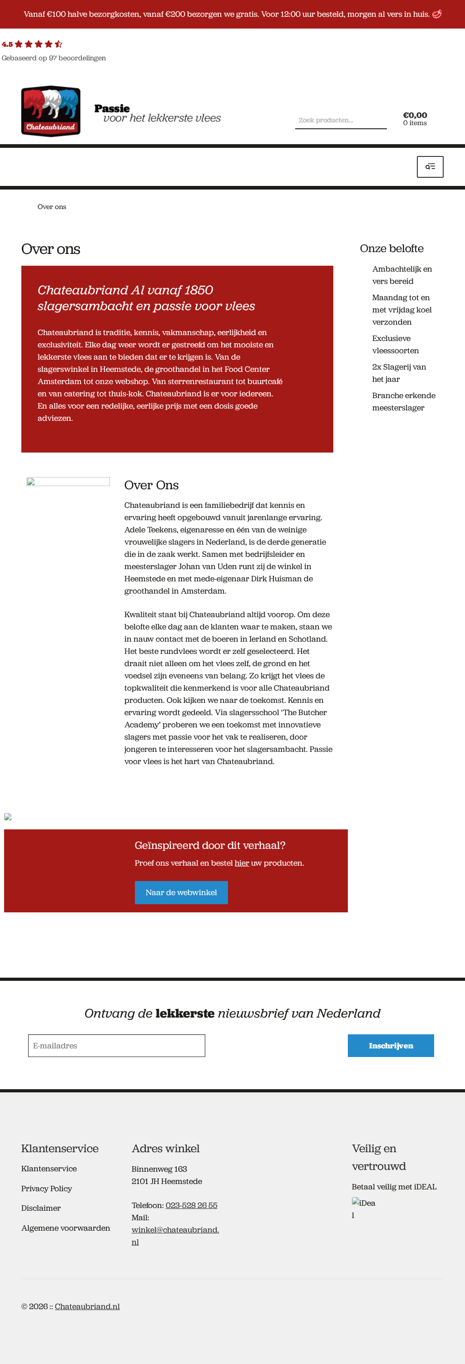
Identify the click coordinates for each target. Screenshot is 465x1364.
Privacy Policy (46, 1188)
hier (242, 862)
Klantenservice (49, 1168)
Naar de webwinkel (181, 892)
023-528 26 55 (192, 1205)
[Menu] (430, 167)
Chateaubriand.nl (87, 1306)
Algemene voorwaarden (65, 1228)
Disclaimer (41, 1208)
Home (25, 206)
